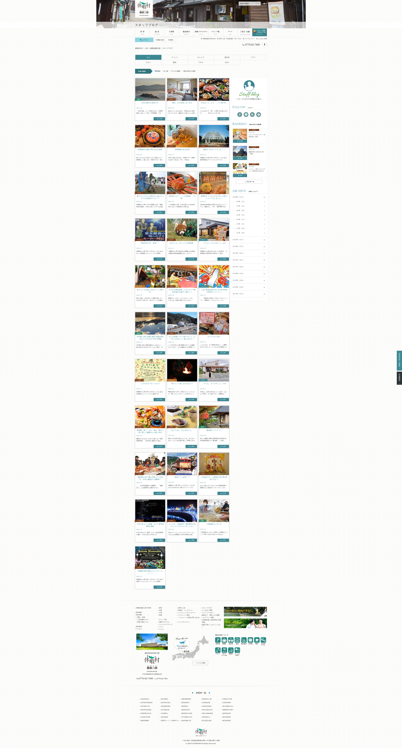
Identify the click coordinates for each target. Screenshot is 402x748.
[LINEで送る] (246, 114)
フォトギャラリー (250, 38)
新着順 (158, 71)
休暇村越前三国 (155, 48)
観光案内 (230, 38)
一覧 (146, 48)
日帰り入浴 (222, 38)
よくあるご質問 (262, 38)
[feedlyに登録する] (258, 114)
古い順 (166, 71)
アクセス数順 (175, 71)
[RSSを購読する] (252, 114)
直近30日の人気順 (189, 71)
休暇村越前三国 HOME (209, 38)
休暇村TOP (138, 48)
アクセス (238, 38)
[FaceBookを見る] (239, 114)
